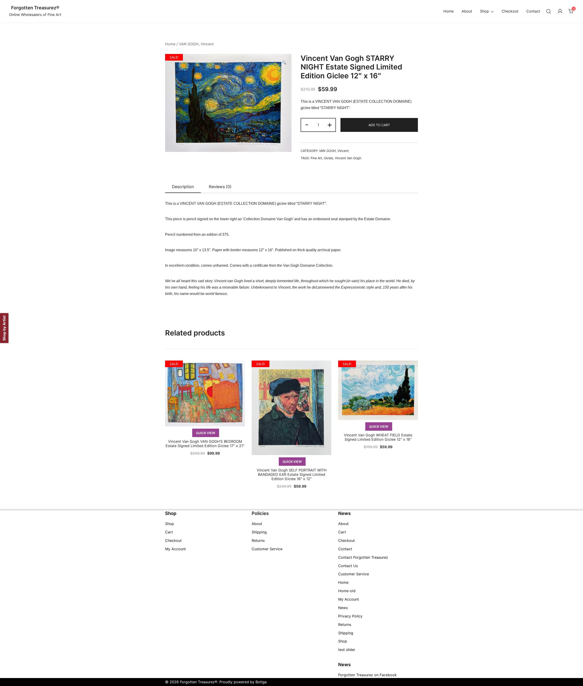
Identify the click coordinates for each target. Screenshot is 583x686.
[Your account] (560, 11)
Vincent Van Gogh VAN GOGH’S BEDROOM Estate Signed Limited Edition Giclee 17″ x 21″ (205, 443)
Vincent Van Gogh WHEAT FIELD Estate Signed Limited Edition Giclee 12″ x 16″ (378, 437)
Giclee (328, 158)
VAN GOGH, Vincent (196, 44)
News (343, 607)
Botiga (261, 682)
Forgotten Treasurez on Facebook (367, 675)
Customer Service (267, 549)
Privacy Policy (350, 616)
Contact (533, 11)
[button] (284, 62)
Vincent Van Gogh (348, 158)
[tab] (183, 187)
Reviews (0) (220, 186)
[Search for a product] (549, 11)
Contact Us (348, 565)
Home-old (346, 591)
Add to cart (379, 125)
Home (448, 11)
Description (183, 186)
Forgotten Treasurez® (35, 7)
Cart (169, 532)
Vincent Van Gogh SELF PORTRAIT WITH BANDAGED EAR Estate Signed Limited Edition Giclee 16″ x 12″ (292, 474)
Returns (258, 540)
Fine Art (316, 158)
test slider (346, 649)
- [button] (307, 124)
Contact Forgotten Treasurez (363, 557)
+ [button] (329, 124)
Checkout (510, 11)
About (467, 11)
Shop (484, 11)
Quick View (205, 433)
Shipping (259, 532)
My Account (175, 549)
